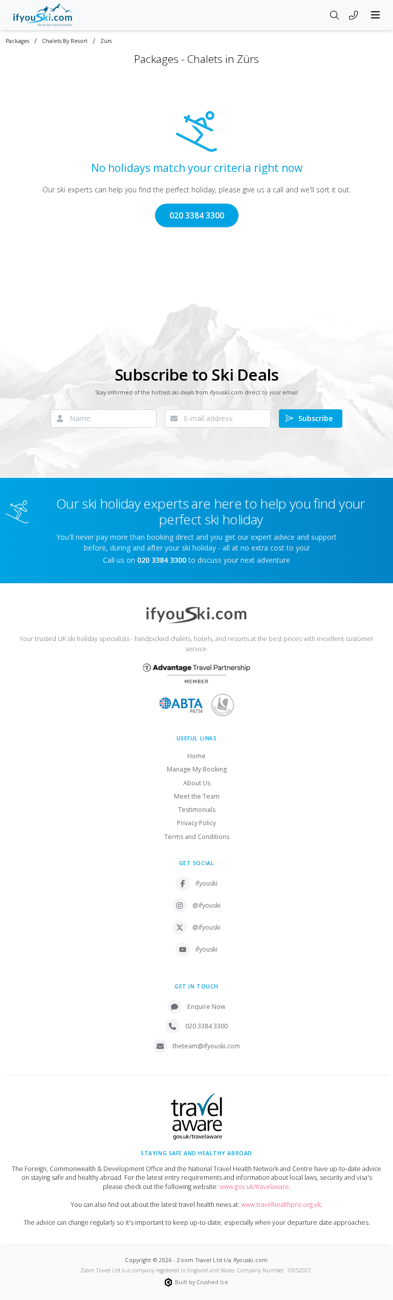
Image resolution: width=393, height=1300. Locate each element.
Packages (17, 41)
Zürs (106, 41)
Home (196, 756)
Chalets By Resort (65, 41)
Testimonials (196, 809)
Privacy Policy (196, 823)
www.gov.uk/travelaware (254, 1186)
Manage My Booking (197, 769)
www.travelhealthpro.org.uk (281, 1204)
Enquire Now (206, 1006)
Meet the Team (197, 796)
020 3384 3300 (196, 215)
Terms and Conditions (196, 836)
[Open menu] (375, 15)
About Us (196, 783)
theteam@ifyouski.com (206, 1046)
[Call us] (353, 15)
